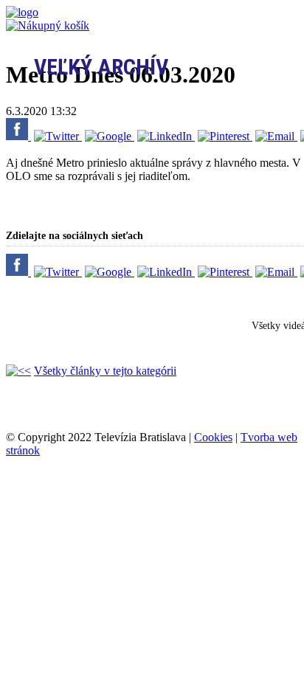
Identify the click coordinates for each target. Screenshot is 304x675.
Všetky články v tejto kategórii (105, 370)
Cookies (213, 437)
